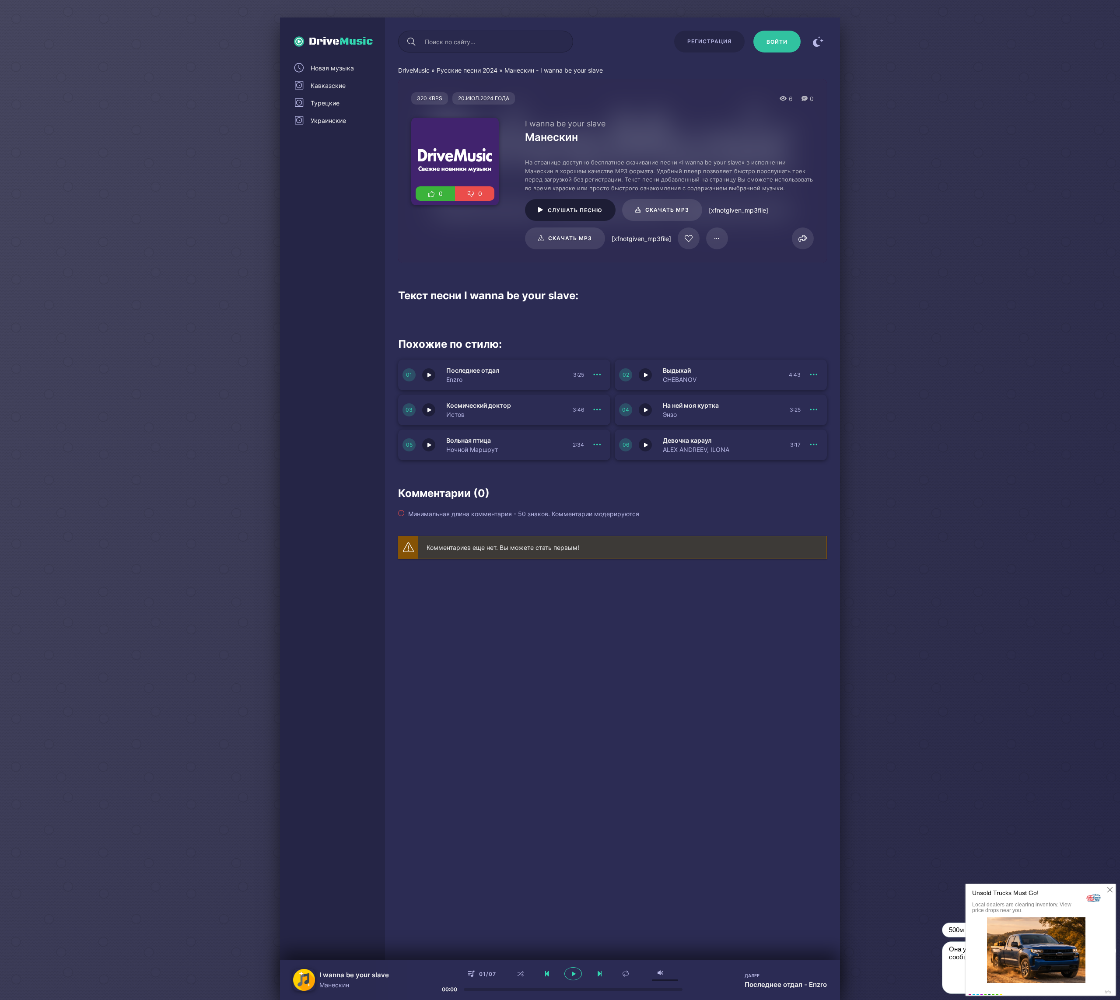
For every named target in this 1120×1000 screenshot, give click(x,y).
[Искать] (411, 41)
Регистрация (709, 41)
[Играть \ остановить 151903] (429, 445)
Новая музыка (332, 68)
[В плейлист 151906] (813, 374)
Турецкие (325, 103)
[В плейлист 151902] (813, 444)
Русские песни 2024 (467, 70)
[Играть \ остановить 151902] (645, 445)
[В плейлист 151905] (597, 409)
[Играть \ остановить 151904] (645, 410)
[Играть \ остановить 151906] (645, 375)
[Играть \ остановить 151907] (429, 375)
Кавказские (328, 85)
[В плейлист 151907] (597, 374)
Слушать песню (575, 210)
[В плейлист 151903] (597, 444)
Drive (341, 41)
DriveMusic (414, 70)
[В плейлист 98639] (717, 238)
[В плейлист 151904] (813, 409)
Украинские (328, 120)
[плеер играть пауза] (573, 973)
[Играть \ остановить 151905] (429, 410)
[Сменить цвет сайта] (818, 41)
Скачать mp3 (667, 209)
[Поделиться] (803, 238)
